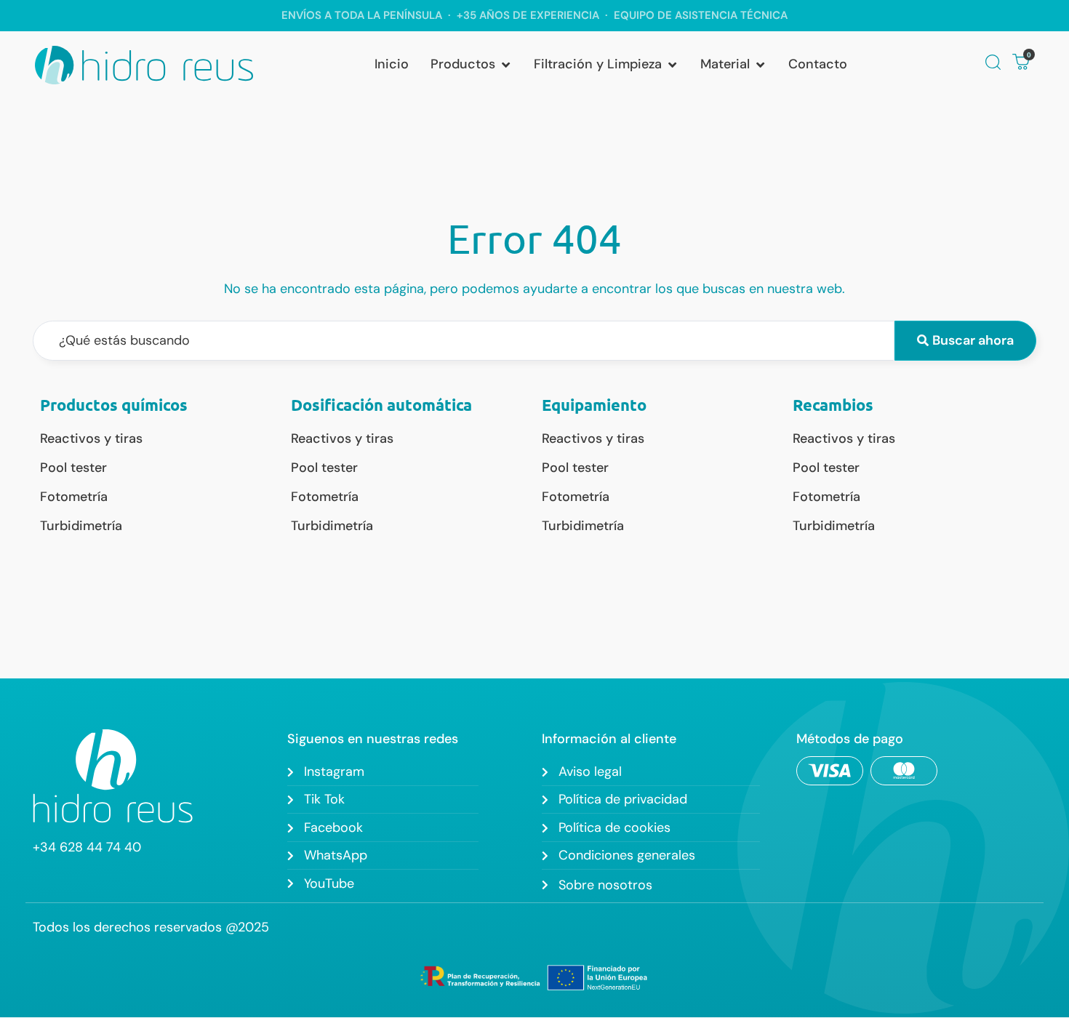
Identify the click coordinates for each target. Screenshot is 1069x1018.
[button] (471, 64)
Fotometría (74, 496)
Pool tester (73, 467)
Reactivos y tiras (91, 438)
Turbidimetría (81, 525)
